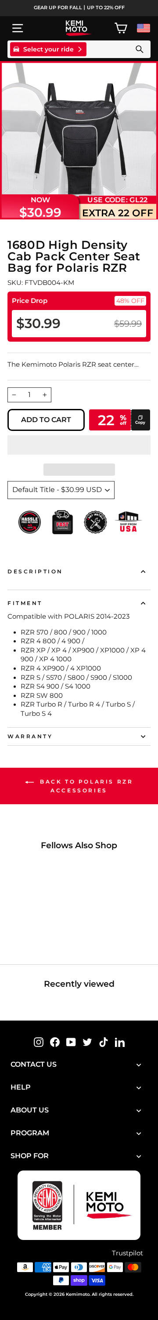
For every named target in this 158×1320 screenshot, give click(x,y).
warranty (30, 736)
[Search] (139, 49)
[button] (79, 445)
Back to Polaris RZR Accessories (85, 786)
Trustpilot (127, 1253)
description (35, 572)
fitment (25, 603)
